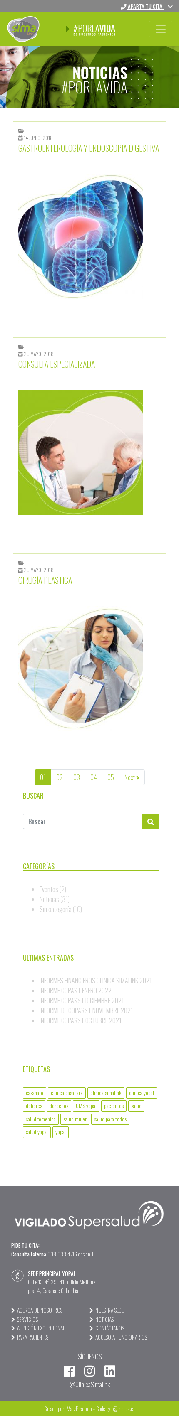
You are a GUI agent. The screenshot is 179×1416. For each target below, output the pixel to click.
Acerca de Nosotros (39, 1310)
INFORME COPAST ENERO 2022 (76, 991)
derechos (59, 1105)
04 (93, 777)
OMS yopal (86, 1105)
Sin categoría (56, 909)
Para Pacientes (32, 1337)
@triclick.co (124, 1408)
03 (76, 777)
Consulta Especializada (56, 364)
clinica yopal (141, 1093)
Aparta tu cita (145, 6)
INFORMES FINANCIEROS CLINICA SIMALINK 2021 (96, 981)
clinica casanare (67, 1093)
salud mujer (75, 1119)
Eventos (49, 889)
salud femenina (41, 1119)
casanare (34, 1093)
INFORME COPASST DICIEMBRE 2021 (82, 1000)
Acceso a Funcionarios (121, 1337)
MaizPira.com (79, 1408)
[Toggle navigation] (160, 29)
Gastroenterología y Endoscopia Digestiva (88, 148)
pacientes (114, 1105)
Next (130, 777)
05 (110, 777)
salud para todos (110, 1119)
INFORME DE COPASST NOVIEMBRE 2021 (86, 1010)
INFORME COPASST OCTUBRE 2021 (81, 1020)
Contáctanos (109, 1328)
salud (136, 1105)
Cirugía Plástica (45, 580)
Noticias (49, 899)
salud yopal (37, 1132)
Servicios (27, 1319)
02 (59, 777)
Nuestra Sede (109, 1310)
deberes (34, 1105)
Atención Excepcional (41, 1328)
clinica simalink (106, 1093)
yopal (60, 1132)
